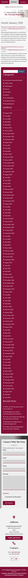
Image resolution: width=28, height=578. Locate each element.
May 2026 (7, 122)
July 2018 (7, 359)
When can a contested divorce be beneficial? (13, 26)
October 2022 (9, 230)
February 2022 (9, 251)
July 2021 (7, 265)
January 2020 (8, 312)
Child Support (8, 86)
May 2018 (7, 365)
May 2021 (7, 268)
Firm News (8, 92)
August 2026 (8, 113)
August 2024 (8, 174)
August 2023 (8, 204)
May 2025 (7, 148)
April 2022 (8, 245)
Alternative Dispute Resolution (13, 80)
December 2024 (9, 163)
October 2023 (9, 198)
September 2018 (9, 353)
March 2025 (8, 154)
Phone (5, 466)
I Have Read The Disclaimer (13, 497)
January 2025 (8, 160)
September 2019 (9, 324)
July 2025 (7, 145)
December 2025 (9, 133)
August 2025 (8, 142)
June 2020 (8, 298)
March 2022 (8, 248)
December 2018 (9, 344)
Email (5, 458)
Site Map (10, 573)
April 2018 (8, 368)
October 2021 (9, 256)
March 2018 (8, 371)
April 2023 (8, 215)
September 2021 (9, 259)
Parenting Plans (9, 98)
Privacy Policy (17, 573)
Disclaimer (6, 493)
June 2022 (8, 239)
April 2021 (8, 271)
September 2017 (9, 388)
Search (21, 71)
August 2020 (8, 292)
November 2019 (9, 318)
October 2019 (9, 321)
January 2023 (8, 221)
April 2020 (8, 303)
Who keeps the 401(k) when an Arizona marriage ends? (12, 423)
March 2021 (8, 274)
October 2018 (9, 350)
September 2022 (9, 233)
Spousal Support (9, 104)
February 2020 (9, 309)
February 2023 (9, 218)
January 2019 (8, 342)
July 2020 (7, 295)
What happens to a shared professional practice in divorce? (12, 413)
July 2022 (7, 236)
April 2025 (8, 151)
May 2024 (7, 183)
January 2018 (8, 377)
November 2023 (9, 195)
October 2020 (9, 286)
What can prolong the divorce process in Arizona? (12, 47)
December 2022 (9, 224)
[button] (4, 2)
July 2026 (7, 116)
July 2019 (7, 330)
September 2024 (9, 171)
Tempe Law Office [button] (14, 538)
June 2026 (8, 119)
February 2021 (9, 277)
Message (5, 474)
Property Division (10, 101)
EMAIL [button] (15, 2)
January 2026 (8, 130)
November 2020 (9, 283)
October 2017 (9, 385)
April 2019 (8, 336)
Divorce (7, 89)
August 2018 (8, 356)
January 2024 (8, 192)
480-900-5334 (16, 552)
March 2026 (8, 127)
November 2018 (9, 347)
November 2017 (9, 383)
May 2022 (7, 242)
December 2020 (9, 280)
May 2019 (7, 333)
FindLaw (21, 575)
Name (4, 450)
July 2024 (7, 177)
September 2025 (9, 139)
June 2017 (8, 397)
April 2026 (8, 125)
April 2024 (8, 186)
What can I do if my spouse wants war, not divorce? (13, 408)
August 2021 (8, 262)
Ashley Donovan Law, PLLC (14, 7)
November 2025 (9, 136)
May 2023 (7, 212)
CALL (24, 2)
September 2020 (9, 289)
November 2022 (9, 227)
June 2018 (8, 362)
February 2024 (9, 189)
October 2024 (9, 168)
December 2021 (9, 254)
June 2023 (8, 210)
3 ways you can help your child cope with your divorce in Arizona (14, 418)
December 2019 (9, 315)
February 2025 (9, 157)
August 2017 (8, 391)
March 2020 (8, 306)
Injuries (7, 95)
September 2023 (9, 201)
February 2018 (9, 374)
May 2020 (7, 300)
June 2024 (8, 180)
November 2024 (9, 166)
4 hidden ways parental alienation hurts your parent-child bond (13, 428)
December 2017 (9, 380)
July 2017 (7, 394)
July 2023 (7, 207)
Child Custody (9, 83)
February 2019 (9, 339)
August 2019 (8, 327)
